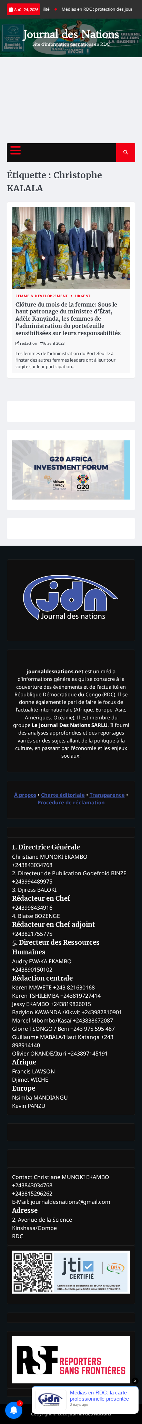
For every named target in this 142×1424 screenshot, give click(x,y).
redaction (28, 343)
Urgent (83, 296)
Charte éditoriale (63, 794)
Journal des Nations (71, 34)
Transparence (107, 794)
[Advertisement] (71, 100)
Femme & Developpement (42, 296)
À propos (25, 794)
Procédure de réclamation (71, 802)
